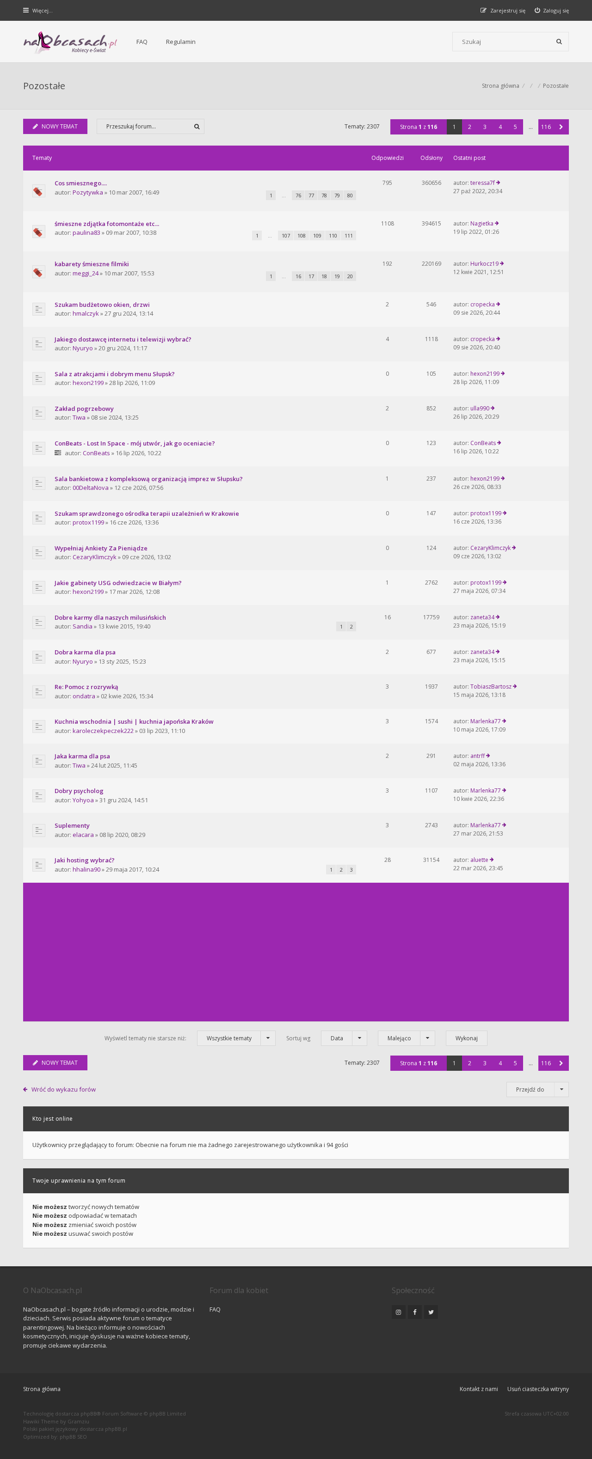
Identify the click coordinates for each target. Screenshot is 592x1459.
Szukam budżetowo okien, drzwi (102, 304)
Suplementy (72, 825)
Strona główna (42, 1389)
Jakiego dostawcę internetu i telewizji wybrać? (123, 339)
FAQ (142, 41)
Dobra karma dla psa (85, 652)
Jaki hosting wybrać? (85, 860)
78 (324, 195)
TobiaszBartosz (491, 686)
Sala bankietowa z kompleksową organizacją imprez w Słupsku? (149, 479)
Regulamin (181, 41)
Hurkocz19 (484, 264)
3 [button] (485, 127)
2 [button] (469, 127)
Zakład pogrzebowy (84, 408)
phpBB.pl (116, 1428)
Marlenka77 (485, 721)
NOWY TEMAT (60, 126)
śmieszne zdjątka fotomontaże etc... (107, 224)
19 (337, 276)
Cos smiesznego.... (81, 183)
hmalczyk (86, 313)
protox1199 (88, 522)
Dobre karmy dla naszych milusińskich (110, 617)
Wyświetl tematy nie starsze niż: (178, 1038)
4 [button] (500, 127)
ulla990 (479, 408)
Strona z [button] (418, 127)
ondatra (84, 696)
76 (298, 195)
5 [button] (515, 127)
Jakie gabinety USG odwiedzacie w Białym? (118, 583)
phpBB (88, 1413)
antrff (477, 756)
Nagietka (481, 223)
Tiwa (79, 417)
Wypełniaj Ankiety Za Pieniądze (101, 548)
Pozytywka (88, 192)
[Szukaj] (559, 41)
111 (349, 235)
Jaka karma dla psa (82, 756)
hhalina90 (86, 869)
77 (311, 195)
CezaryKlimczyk (95, 557)
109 (317, 235)
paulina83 (86, 232)
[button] (561, 126)
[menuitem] (552, 10)
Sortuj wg (314, 1038)
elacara (83, 834)
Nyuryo (83, 348)
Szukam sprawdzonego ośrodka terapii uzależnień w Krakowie (147, 513)
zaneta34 (482, 617)
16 (298, 276)
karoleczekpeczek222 (103, 730)
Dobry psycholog (79, 791)
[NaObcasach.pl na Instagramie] (399, 1312)
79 (337, 195)
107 (286, 235)
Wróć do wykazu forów (63, 1089)
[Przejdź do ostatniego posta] (498, 183)
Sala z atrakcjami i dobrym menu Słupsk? (115, 374)
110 (333, 235)
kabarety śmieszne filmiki (92, 264)
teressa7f (482, 183)
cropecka (482, 304)
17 (311, 276)
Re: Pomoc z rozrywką (86, 687)
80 (350, 195)
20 (350, 276)
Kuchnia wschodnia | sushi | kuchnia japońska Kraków (134, 721)
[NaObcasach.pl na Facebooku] (415, 1312)
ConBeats (96, 453)
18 (324, 276)
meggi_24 (86, 273)
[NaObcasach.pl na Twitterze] (431, 1312)
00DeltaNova (91, 487)
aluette (479, 860)
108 (301, 235)
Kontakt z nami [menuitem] (479, 1389)
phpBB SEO (73, 1436)
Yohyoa (83, 800)
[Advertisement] (296, 952)
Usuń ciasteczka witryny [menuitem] (538, 1389)
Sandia (82, 626)
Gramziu (78, 1421)
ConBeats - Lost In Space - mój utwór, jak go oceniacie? (135, 443)
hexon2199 (88, 382)
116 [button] (546, 127)
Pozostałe (44, 85)
